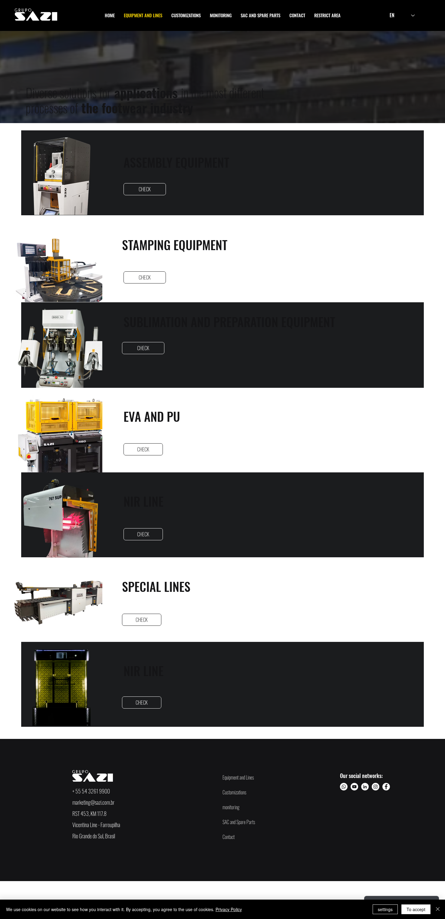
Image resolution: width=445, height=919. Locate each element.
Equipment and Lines (238, 777)
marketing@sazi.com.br (93, 802)
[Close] (437, 909)
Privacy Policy (229, 909)
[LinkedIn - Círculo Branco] (365, 786)
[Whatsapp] (344, 786)
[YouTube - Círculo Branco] (354, 786)
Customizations (234, 792)
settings (385, 909)
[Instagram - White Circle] (375, 786)
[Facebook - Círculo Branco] (386, 786)
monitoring (230, 807)
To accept (416, 909)
